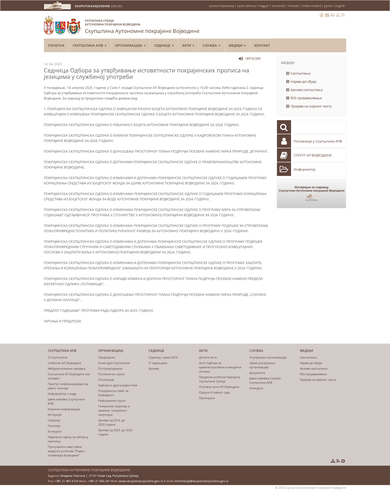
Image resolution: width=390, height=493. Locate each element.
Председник (106, 357)
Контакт (262, 45)
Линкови (54, 426)
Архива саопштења (307, 89)
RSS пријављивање (306, 98)
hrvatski (293, 6)
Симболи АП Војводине (64, 363)
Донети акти (208, 357)
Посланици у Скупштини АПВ (318, 141)
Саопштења (300, 73)
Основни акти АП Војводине (219, 387)
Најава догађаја (303, 81)
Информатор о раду (62, 394)
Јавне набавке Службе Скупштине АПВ (265, 380)
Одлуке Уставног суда (214, 392)
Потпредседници (110, 368)
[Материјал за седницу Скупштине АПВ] (311, 193)
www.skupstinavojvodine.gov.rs (141, 481)
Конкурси (55, 431)
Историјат (55, 415)
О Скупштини (57, 357)
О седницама (158, 363)
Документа (257, 373)
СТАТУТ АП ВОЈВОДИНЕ (313, 155)
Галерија (54, 420)
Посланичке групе (111, 374)
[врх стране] (343, 461)
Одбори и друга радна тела (117, 385)
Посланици (106, 380)
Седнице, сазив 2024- (163, 357)
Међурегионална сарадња (66, 368)
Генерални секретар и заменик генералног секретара (114, 410)
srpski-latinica (246, 6)
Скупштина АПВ (88, 45)
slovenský (278, 6)
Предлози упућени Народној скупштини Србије (219, 379)
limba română (311, 6)
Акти (187, 45)
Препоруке (207, 398)
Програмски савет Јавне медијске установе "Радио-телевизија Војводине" (66, 451)
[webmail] (327, 15)
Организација (129, 45)
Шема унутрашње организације (262, 365)
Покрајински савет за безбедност (113, 393)
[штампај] (333, 15)
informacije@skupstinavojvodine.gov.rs (201, 481)
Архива (154, 368)
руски (328, 6)
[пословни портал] (321, 15)
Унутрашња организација (268, 357)
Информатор (304, 169)
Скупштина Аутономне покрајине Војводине (142, 26)
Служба (210, 45)
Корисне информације (64, 409)
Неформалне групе (111, 401)
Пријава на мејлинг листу (311, 106)
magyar (264, 6)
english (340, 6)
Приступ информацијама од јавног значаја (68, 386)
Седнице (162, 45)
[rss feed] (343, 15)
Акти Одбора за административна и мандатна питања (220, 367)
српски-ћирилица (221, 6)
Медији (236, 45)
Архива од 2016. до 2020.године (111, 422)
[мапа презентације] (338, 15)
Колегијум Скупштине (114, 363)
